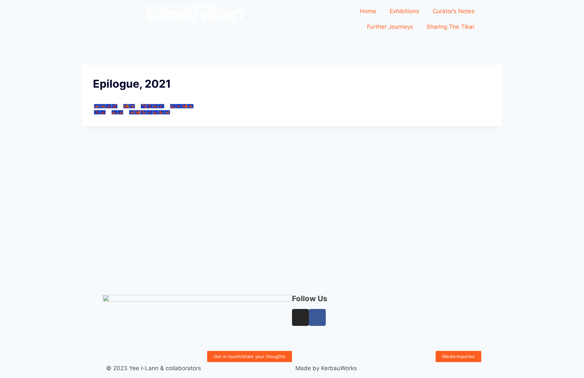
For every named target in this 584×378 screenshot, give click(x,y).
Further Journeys (390, 26)
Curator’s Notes (453, 11)
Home (368, 11)
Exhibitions (404, 11)
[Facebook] (317, 317)
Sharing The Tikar (450, 26)
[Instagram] (300, 317)
